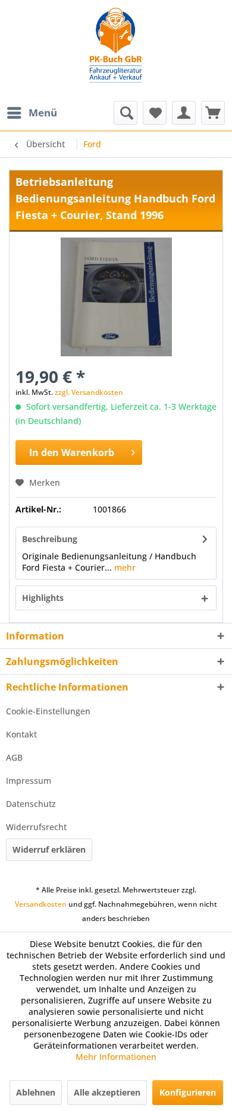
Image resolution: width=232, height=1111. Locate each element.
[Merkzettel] (155, 113)
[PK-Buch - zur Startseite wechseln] (116, 50)
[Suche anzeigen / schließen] (125, 113)
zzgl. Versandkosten (89, 392)
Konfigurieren (187, 1092)
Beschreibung (49, 539)
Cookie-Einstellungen (48, 711)
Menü (43, 112)
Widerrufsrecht (36, 827)
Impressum (28, 780)
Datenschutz (31, 803)
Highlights (43, 597)
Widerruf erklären (49, 849)
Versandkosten (41, 904)
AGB (14, 757)
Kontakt (21, 734)
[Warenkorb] (213, 113)
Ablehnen (35, 1092)
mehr (124, 567)
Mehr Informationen (116, 1056)
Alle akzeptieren (107, 1092)
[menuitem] (31, 113)
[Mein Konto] (184, 113)
